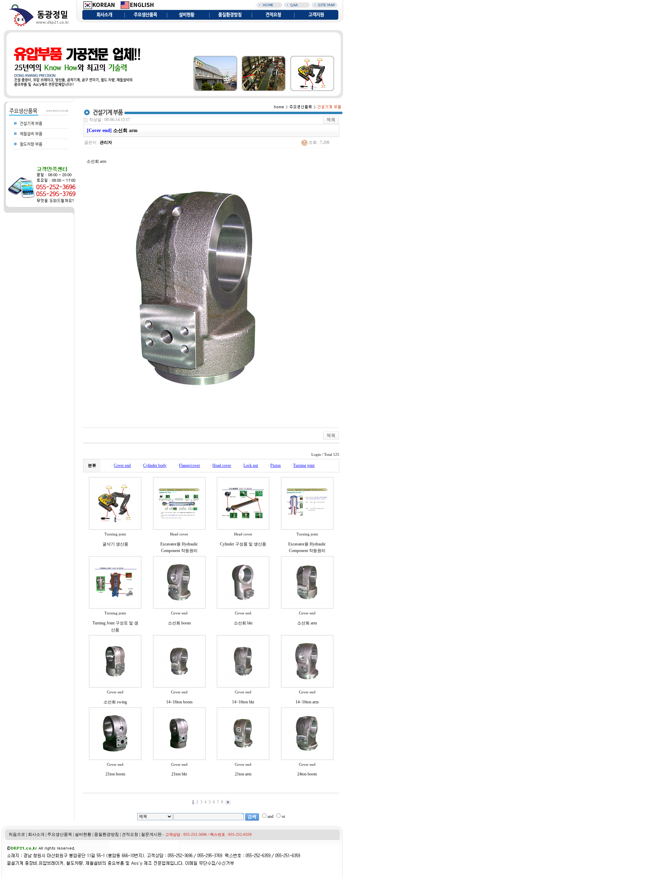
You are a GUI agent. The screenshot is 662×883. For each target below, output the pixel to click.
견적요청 (130, 834)
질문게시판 (151, 834)
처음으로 (17, 834)
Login (316, 454)
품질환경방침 (106, 834)
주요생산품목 (59, 834)
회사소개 (36, 834)
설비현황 (83, 834)
